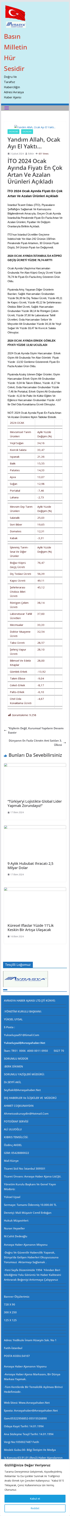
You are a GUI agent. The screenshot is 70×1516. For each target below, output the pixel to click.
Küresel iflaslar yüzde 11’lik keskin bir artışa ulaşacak (31, 927)
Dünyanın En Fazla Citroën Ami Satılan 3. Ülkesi (35, 743)
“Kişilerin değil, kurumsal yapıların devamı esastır (36, 730)
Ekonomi (13, 131)
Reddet (35, 1508)
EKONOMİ (27, 131)
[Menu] (6, 108)
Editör (31, 153)
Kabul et (35, 1498)
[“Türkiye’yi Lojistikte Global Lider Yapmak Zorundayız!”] (35, 765)
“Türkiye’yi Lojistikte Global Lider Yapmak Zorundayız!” (35, 803)
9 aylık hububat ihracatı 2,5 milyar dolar (30, 865)
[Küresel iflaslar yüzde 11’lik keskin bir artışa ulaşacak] (35, 889)
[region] (35, 1487)
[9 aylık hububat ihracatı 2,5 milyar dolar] (35, 827)
